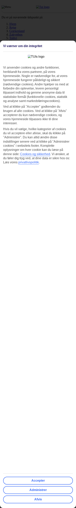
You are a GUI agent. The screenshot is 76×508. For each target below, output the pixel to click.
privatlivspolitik (28, 162)
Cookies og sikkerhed (35, 154)
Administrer (38, 490)
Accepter (38, 480)
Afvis (38, 499)
